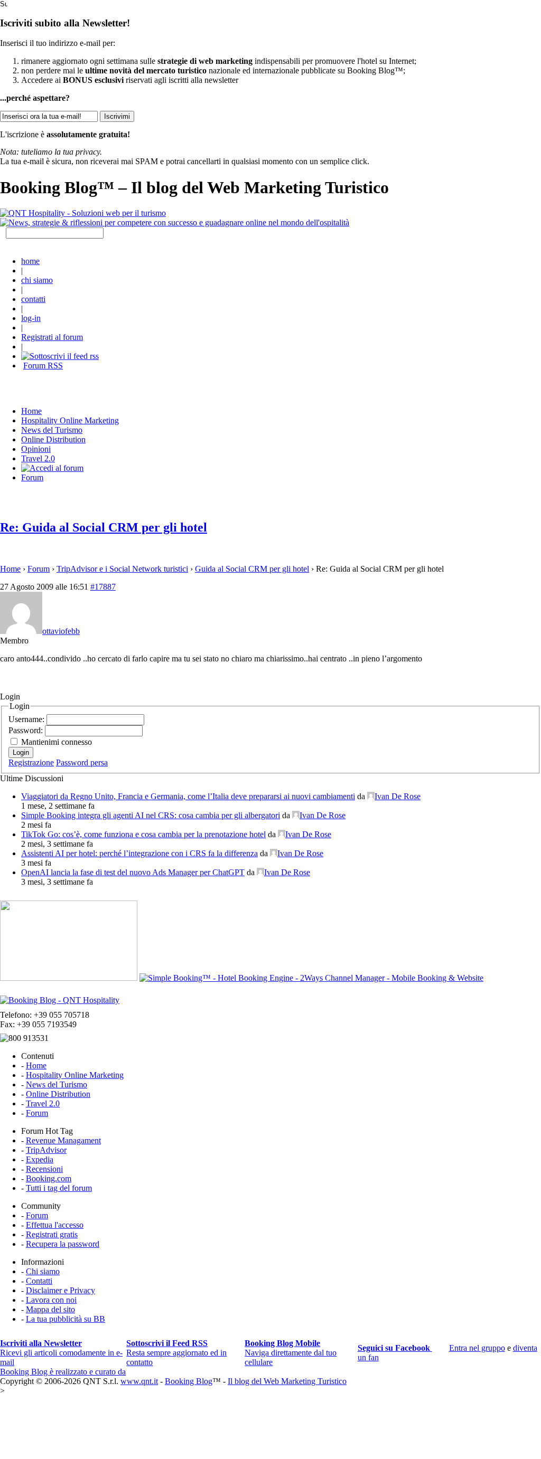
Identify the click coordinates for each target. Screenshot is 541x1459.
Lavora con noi (51, 1299)
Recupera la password (62, 1243)
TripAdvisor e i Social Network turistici (122, 568)
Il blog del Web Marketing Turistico (287, 1381)
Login (21, 752)
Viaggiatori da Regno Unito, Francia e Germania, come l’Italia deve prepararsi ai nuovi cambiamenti (188, 796)
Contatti (39, 1280)
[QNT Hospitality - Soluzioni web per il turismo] (83, 213)
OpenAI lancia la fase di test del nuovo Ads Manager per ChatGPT (133, 872)
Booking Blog (188, 1381)
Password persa (82, 762)
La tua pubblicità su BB (65, 1318)
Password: (26, 730)
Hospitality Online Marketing (70, 420)
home (30, 261)
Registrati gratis (52, 1234)
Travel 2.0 (38, 458)
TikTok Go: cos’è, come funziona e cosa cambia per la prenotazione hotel (143, 834)
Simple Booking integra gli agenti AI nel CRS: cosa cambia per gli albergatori (150, 815)
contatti (33, 299)
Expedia (39, 1159)
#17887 (103, 586)
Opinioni (36, 448)
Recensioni (44, 1168)
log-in (31, 318)
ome (31, 410)
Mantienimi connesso (56, 741)
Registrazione (31, 762)
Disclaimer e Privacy (60, 1290)
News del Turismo (51, 429)
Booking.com (48, 1178)
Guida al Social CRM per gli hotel (252, 568)
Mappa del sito (50, 1309)
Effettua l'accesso (54, 1224)
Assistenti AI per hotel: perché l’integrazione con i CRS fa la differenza (139, 853)
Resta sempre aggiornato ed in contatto (176, 1353)
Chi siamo (43, 1271)
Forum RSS (43, 365)
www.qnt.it (139, 1381)
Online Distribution (53, 439)
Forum (32, 477)
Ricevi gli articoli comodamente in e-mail (61, 1353)
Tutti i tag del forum (59, 1187)
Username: (27, 719)
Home (10, 568)
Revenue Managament (63, 1140)
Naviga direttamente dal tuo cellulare (291, 1353)
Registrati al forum (52, 337)
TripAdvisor (46, 1149)
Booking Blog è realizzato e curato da (63, 1371)
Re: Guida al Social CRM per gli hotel (103, 527)
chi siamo (37, 280)
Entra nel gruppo (477, 1347)
